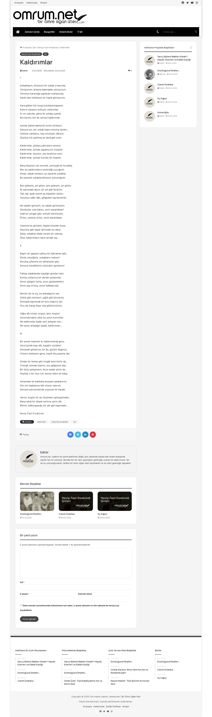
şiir (75, 422)
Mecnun (163, 74)
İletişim (43, 2)
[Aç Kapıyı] (115, 501)
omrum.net (114, 696)
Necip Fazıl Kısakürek (48, 47)
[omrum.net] (50, 16)
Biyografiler (49, 32)
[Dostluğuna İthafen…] (37, 501)
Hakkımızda (31, 2)
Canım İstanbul (67, 513)
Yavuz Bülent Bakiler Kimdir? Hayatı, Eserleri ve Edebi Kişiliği (174, 58)
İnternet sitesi (85, 594)
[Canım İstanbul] (76, 501)
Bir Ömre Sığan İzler (131, 696)
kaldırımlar (41, 422)
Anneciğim (163, 112)
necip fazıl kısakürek (60, 422)
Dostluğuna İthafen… (31, 513)
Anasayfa (18, 2)
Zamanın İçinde (32, 32)
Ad (22, 582)
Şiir (81, 32)
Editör (25, 70)
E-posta (24, 594)
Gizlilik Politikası (113, 706)
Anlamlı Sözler (66, 32)
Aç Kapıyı (102, 513)
